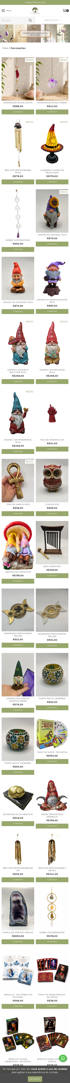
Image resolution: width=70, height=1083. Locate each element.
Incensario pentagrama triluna (18, 634)
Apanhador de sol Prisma (52, 102)
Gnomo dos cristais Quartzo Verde (18, 699)
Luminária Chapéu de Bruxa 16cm (52, 171)
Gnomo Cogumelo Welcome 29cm (18, 371)
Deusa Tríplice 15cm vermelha (52, 815)
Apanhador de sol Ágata (18, 102)
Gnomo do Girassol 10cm (52, 234)
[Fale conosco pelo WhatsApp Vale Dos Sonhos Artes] (63, 1058)
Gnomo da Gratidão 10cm (18, 302)
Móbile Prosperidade (52, 932)
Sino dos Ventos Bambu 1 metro (52, 869)
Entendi (35, 1079)
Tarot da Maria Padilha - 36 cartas (52, 995)
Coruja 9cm (52, 504)
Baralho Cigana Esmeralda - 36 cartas (18, 1060)
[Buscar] (30, 20)
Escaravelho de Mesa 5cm (18, 814)
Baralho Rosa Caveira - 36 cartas (52, 1060)
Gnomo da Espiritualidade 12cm (52, 300)
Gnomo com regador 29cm (52, 371)
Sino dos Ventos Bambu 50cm (18, 171)
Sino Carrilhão (52, 566)
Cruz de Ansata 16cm (18, 504)
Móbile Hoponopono (18, 240)
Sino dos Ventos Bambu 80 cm (18, 869)
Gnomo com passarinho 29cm (18, 441)
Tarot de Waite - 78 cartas (52, 752)
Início (5, 48)
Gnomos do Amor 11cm (18, 572)
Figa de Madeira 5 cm (52, 440)
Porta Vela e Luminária (52, 698)
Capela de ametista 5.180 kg (17, 932)
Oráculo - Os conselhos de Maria (18, 995)
